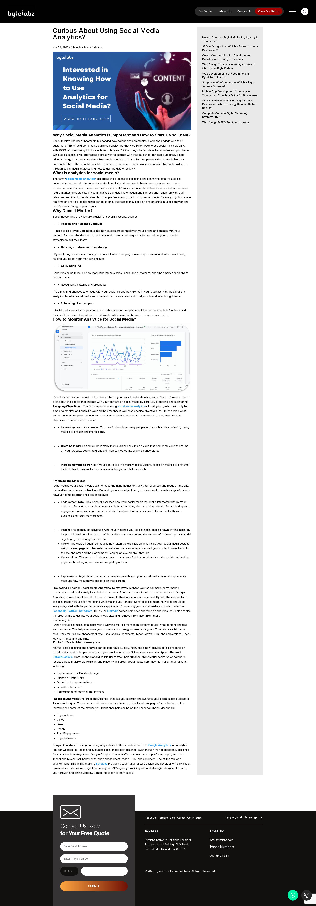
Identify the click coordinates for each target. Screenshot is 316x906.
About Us (225, 11)
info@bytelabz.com (221, 840)
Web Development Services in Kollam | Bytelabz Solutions (226, 75)
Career (181, 817)
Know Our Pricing (268, 11)
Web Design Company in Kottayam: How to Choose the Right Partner (228, 66)
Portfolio (163, 817)
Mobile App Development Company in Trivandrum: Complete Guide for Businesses (229, 93)
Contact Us (244, 11)
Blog (172, 817)
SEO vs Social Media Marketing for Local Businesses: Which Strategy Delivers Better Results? (229, 104)
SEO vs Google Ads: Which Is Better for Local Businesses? (230, 48)
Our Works (205, 11)
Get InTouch (194, 817)
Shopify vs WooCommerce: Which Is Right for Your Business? (228, 84)
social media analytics (131, 406)
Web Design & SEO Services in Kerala (225, 122)
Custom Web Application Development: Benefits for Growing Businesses (226, 57)
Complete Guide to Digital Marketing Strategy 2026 (224, 115)
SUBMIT (93, 886)
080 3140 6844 (219, 855)
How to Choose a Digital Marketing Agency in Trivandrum (230, 39)
